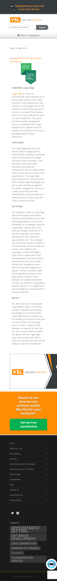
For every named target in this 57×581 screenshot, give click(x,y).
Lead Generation (23, 543)
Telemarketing (17, 553)
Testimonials (15, 479)
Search (42, 27)
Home (12, 443)
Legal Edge (17, 93)
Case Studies (15, 474)
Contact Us (14, 490)
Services (13, 459)
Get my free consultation (28, 424)
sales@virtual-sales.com (29, 6)
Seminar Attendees (25, 548)
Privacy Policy (15, 500)
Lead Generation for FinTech (22, 469)
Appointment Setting (25, 529)
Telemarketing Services (22, 559)
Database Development (23, 537)
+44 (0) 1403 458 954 (28, 9)
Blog (11, 484)
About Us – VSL (16, 448)
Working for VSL (16, 495)
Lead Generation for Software (22, 464)
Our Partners (15, 453)
